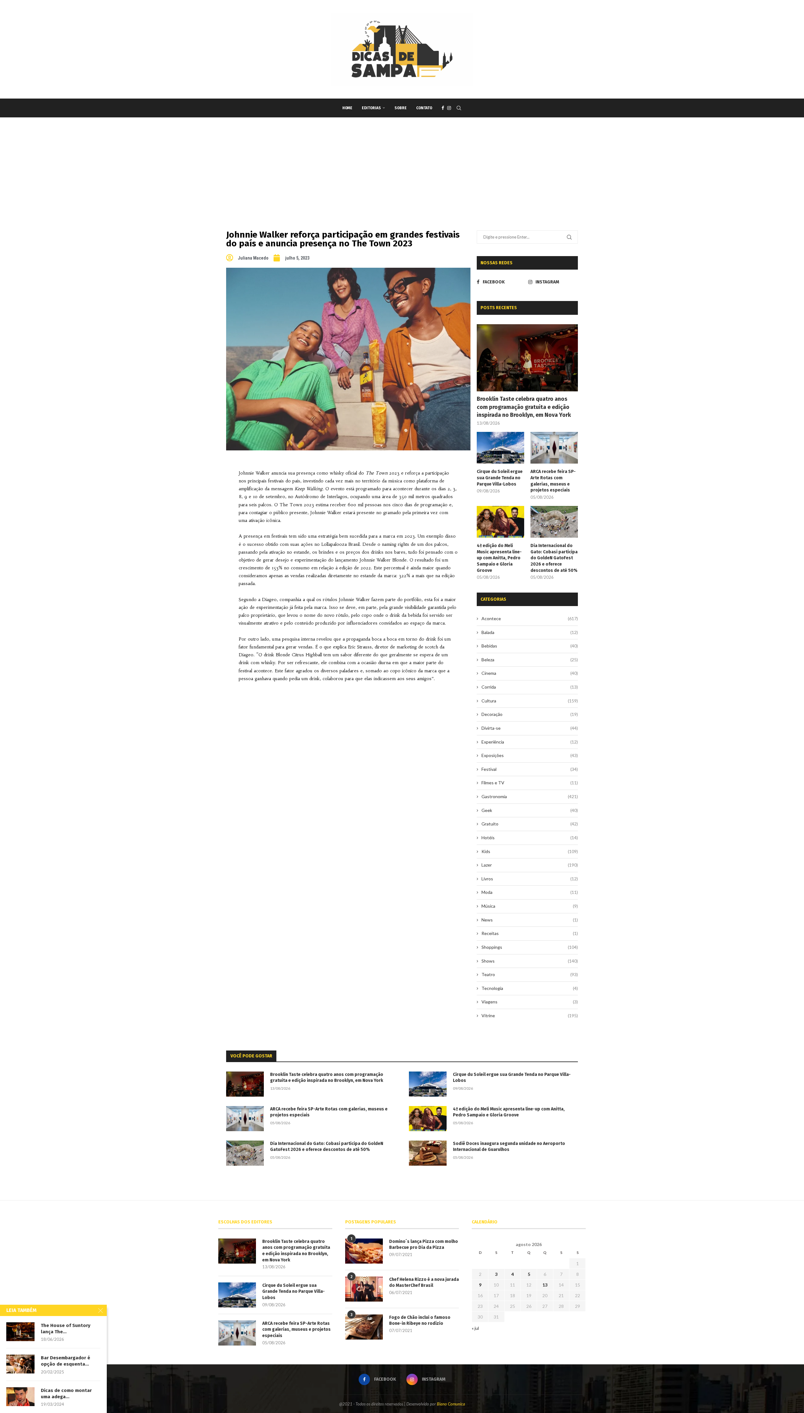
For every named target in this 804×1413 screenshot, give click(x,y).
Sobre (400, 108)
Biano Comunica (451, 1403)
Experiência (529, 741)
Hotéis (529, 837)
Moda (529, 892)
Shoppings (529, 947)
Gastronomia (529, 796)
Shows (529, 961)
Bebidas (529, 645)
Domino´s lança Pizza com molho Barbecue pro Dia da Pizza (423, 1244)
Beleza (529, 659)
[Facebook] (443, 108)
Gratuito (529, 823)
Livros (529, 878)
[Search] (459, 108)
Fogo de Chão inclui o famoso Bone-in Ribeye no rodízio (419, 1320)
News (529, 919)
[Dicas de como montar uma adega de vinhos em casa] (20, 1396)
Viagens (529, 1001)
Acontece (529, 618)
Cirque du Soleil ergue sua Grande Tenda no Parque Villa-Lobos (500, 477)
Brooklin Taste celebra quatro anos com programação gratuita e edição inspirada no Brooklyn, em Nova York (524, 406)
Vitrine (529, 1015)
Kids (529, 851)
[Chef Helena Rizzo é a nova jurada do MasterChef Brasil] (364, 1289)
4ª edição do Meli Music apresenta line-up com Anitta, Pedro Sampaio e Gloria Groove (499, 558)
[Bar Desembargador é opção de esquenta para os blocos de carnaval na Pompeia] (20, 1364)
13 (544, 1284)
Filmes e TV (529, 782)
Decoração (529, 714)
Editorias (371, 108)
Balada (529, 632)
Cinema (529, 673)
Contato (424, 108)
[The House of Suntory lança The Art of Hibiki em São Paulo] (20, 1331)
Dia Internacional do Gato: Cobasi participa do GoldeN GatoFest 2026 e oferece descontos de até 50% (554, 558)
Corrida (529, 687)
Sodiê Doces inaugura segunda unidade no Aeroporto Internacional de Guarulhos (509, 1146)
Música (529, 906)
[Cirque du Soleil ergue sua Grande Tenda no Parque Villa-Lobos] (500, 448)
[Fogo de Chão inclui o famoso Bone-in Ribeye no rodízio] (364, 1327)
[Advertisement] (402, 164)
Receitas (529, 933)
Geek (529, 810)
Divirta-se (529, 728)
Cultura (529, 700)
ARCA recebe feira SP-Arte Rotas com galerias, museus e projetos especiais (553, 481)
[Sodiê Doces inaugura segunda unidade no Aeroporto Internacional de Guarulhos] (428, 1153)
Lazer (529, 865)
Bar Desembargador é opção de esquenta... (65, 1361)
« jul (475, 1328)
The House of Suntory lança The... (65, 1329)
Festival (529, 769)
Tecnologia (529, 988)
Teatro (529, 974)
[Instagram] (449, 108)
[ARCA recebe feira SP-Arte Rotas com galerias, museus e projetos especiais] (554, 448)
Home (347, 108)
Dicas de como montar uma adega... (66, 1394)
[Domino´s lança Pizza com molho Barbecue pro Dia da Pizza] (364, 1251)
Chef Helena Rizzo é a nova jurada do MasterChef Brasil (424, 1282)
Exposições (529, 755)
